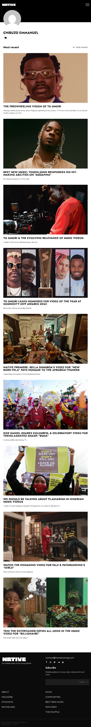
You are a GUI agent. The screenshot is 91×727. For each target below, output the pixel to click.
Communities (53, 697)
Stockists (7, 702)
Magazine (7, 697)
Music (49, 692)
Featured (51, 707)
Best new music (55, 702)
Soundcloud (58, 662)
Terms (15, 724)
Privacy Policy (6, 724)
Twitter (54, 662)
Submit (82, 682)
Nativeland (8, 707)
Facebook (47, 662)
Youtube (63, 662)
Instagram (50, 662)
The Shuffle (52, 712)
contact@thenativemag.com (60, 658)
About (5, 692)
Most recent (82, 47)
